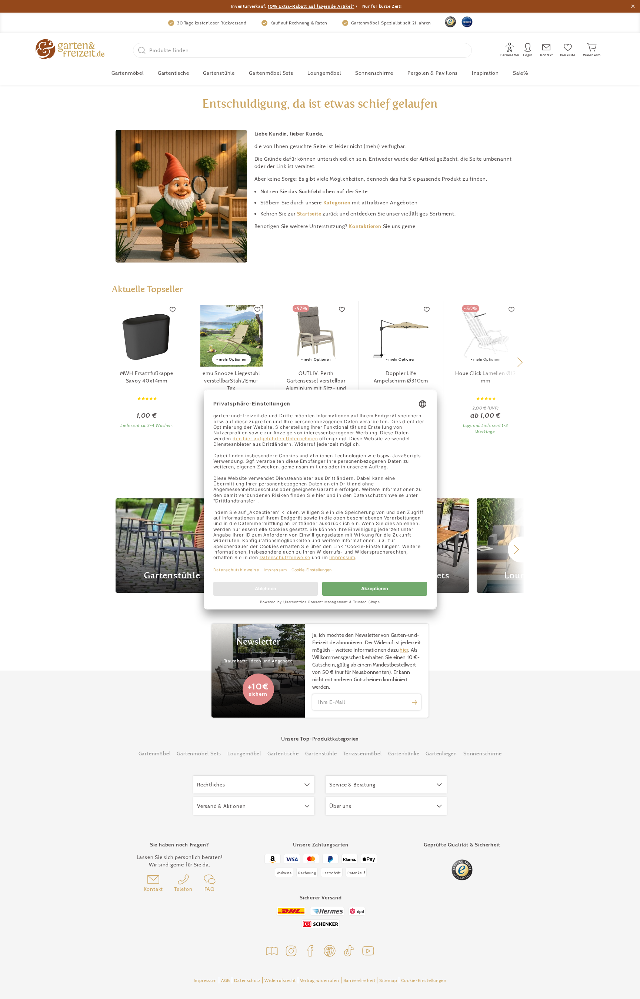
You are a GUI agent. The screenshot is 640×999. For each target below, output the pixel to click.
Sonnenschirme (374, 73)
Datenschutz (247, 980)
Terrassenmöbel (362, 753)
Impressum (205, 980)
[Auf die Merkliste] (173, 309)
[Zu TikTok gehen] (349, 952)
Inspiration (485, 73)
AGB (225, 980)
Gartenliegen (441, 753)
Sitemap (388, 980)
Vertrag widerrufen (319, 980)
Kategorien (337, 202)
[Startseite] (70, 50)
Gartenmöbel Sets (271, 73)
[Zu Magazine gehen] (272, 952)
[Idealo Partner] (467, 21)
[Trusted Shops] (450, 21)
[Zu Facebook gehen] (310, 952)
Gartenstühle (219, 73)
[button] (519, 362)
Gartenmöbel (155, 753)
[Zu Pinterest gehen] (330, 952)
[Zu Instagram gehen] (291, 952)
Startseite (310, 213)
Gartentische (173, 73)
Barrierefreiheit (359, 980)
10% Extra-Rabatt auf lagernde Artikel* (311, 6)
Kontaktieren (366, 226)
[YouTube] (368, 952)
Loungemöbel (324, 73)
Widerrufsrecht (280, 980)
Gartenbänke (404, 753)
